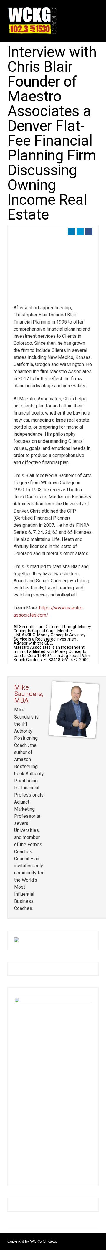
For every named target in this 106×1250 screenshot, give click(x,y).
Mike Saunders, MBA (28, 694)
